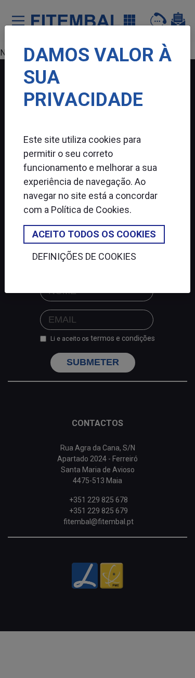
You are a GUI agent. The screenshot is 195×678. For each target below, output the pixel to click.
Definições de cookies (84, 256)
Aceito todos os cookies (94, 234)
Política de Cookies (90, 209)
